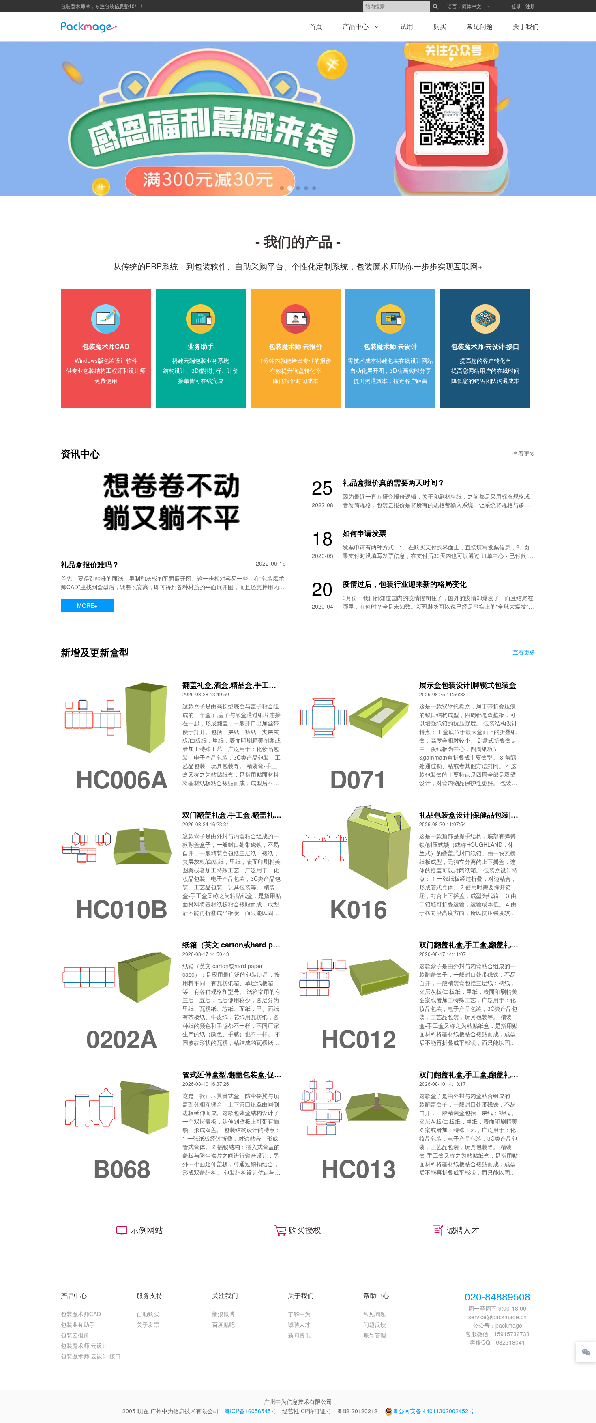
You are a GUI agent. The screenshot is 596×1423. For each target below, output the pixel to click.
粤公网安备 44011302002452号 (433, 1411)
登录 (516, 5)
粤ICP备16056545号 (250, 1411)
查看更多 (523, 453)
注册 (530, 5)
